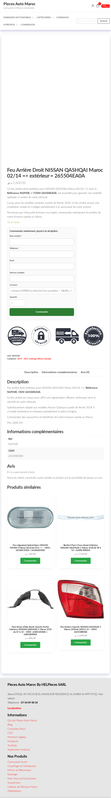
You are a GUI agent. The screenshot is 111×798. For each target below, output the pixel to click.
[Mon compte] (93, 6)
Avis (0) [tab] (85, 372)
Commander (30, 561)
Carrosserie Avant (17, 762)
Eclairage (33, 359)
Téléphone (14, 248)
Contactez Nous (17, 729)
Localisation (14, 708)
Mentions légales (17, 737)
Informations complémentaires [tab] (59, 372)
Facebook (13, 741)
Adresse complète (17, 273)
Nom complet (16, 236)
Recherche (103, 21)
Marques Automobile (17, 17)
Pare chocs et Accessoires (22, 778)
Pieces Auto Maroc (19, 4)
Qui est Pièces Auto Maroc (22, 720)
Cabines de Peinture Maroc (23, 787)
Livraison (63, 17)
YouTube (12, 745)
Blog (10, 724)
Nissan (40, 359)
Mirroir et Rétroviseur (19, 770)
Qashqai (47, 359)
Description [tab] (31, 372)
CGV (10, 733)
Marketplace (14, 791)
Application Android (19, 749)
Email (12, 261)
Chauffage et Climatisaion (22, 766)
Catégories (44, 17)
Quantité (13, 297)
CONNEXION (28, 25)
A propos (9, 25)
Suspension (14, 783)
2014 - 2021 (22, 359)
